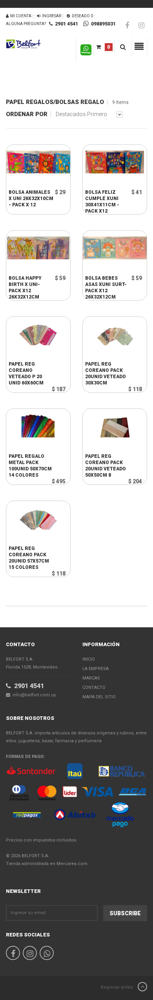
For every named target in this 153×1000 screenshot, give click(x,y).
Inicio (88, 659)
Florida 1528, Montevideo (32, 663)
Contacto (94, 687)
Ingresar (50, 16)
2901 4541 (65, 24)
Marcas (91, 678)
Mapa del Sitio (99, 696)
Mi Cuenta (20, 16)
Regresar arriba (117, 987)
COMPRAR (33, 181)
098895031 (102, 24)
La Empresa (95, 668)
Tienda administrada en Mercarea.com (46, 863)
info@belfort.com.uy (33, 695)
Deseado (81, 16)
